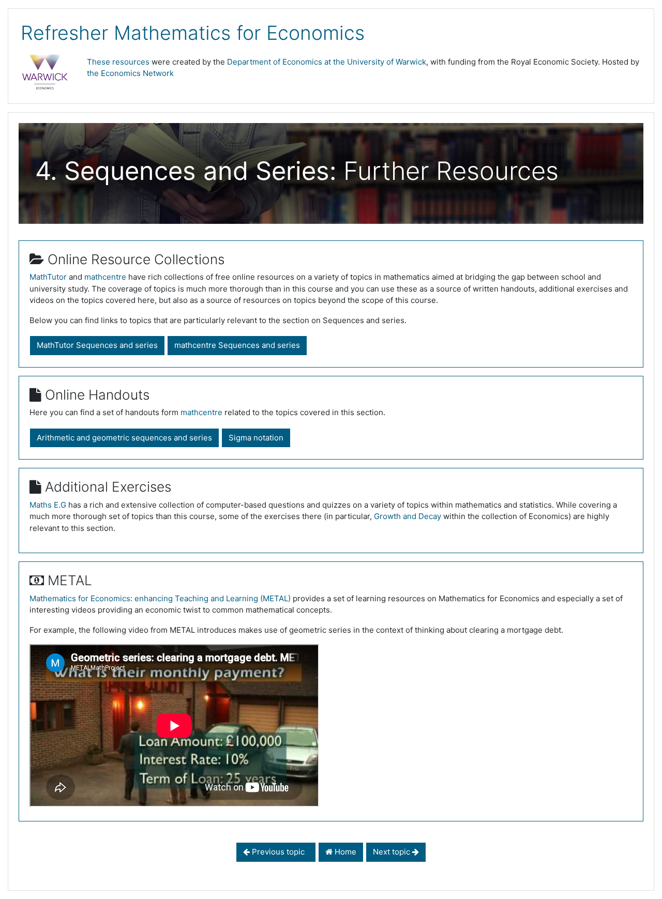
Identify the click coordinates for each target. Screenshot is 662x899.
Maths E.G (47, 505)
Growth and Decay (407, 516)
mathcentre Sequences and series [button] (237, 345)
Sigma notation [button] (256, 438)
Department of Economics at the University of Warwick (326, 62)
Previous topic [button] (279, 852)
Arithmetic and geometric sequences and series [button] (124, 438)
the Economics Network (130, 73)
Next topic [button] (392, 852)
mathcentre (105, 277)
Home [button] (344, 852)
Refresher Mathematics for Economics (193, 32)
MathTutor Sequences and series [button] (97, 345)
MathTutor (48, 277)
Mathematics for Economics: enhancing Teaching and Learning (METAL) (160, 598)
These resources (118, 62)
